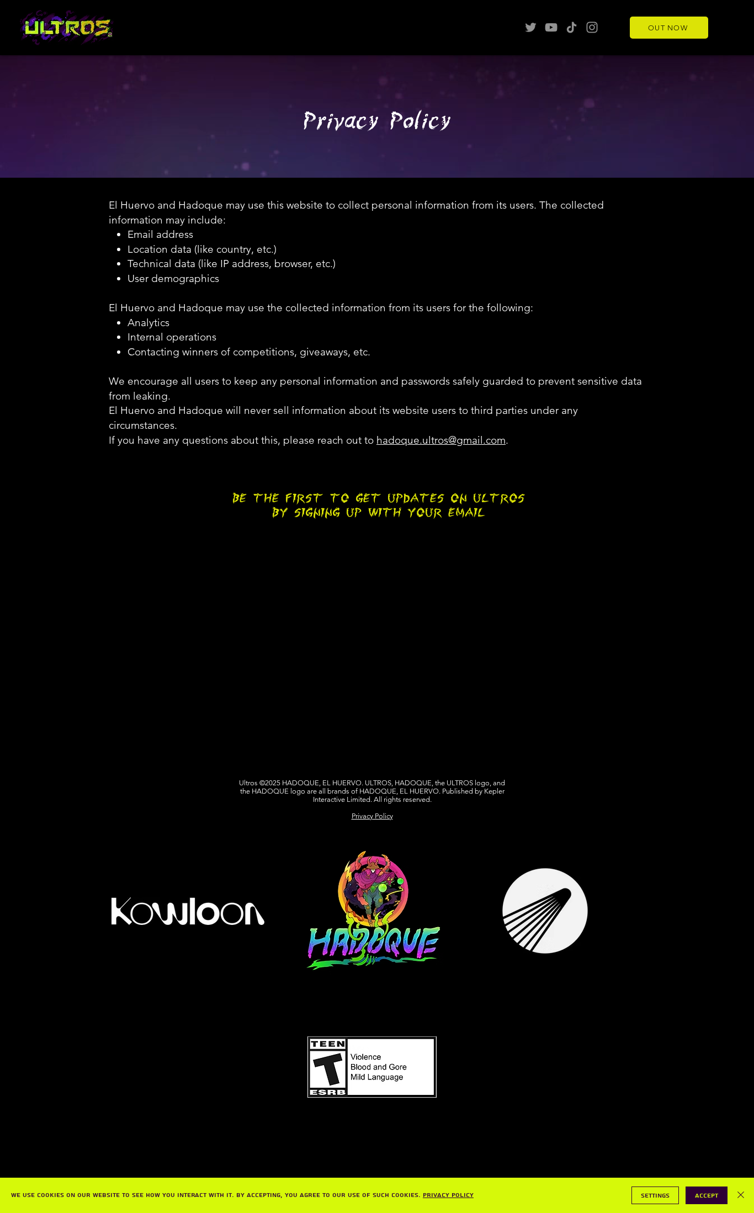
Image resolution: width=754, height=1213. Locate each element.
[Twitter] (530, 27)
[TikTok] (571, 27)
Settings (655, 1195)
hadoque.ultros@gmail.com (441, 440)
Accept (706, 1195)
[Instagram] (592, 27)
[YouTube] (551, 27)
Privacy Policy (372, 816)
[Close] (740, 1195)
